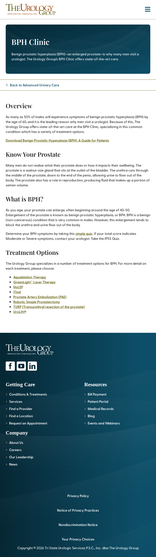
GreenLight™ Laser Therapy (34, 282)
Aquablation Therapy (29, 277)
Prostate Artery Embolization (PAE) (39, 296)
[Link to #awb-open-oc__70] (147, 9)
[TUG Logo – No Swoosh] (31, 5)
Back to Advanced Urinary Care (34, 85)
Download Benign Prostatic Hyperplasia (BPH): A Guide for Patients (57, 140)
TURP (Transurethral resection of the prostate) (49, 306)
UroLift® (19, 311)
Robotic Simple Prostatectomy (36, 301)
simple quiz (83, 233)
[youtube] (21, 366)
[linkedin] (32, 366)
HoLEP (18, 286)
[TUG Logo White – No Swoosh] (29, 345)
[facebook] (10, 366)
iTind (17, 291)
